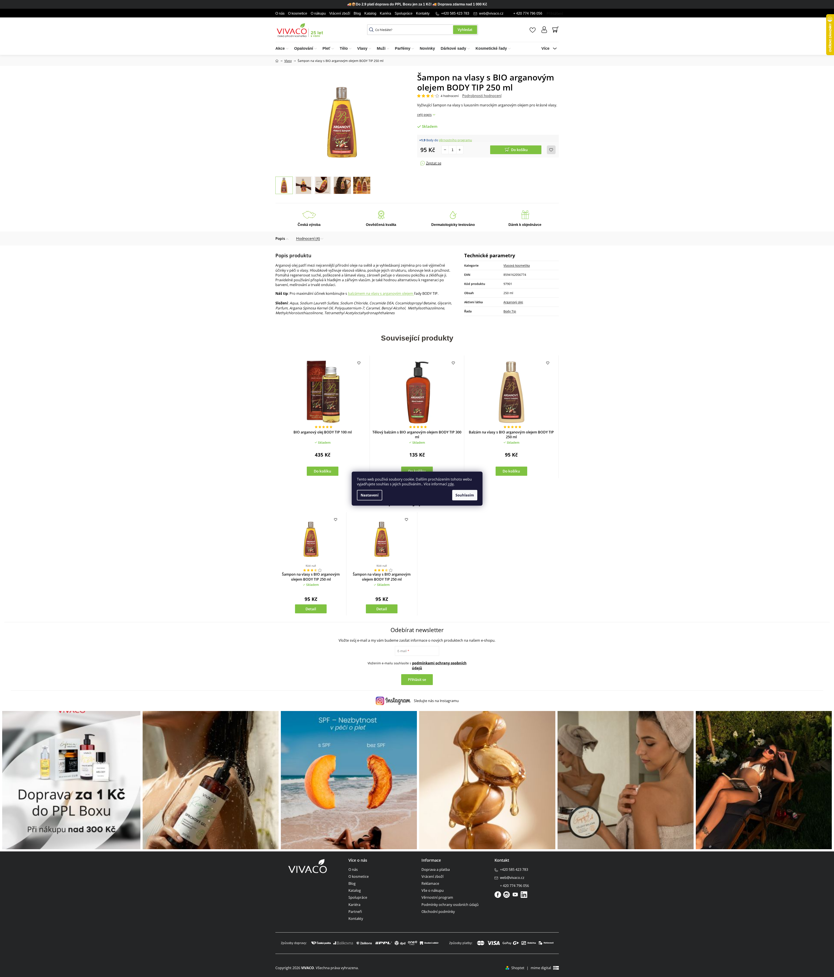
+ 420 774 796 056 (527, 13)
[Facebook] (498, 894)
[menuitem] (283, 48)
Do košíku (519, 149)
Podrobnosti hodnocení (481, 95)
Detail (310, 608)
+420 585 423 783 (455, 13)
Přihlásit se (417, 679)
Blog (357, 13)
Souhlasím (464, 495)
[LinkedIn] (524, 894)
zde (451, 484)
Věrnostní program (437, 897)
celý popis (424, 115)
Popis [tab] (280, 238)
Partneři (355, 911)
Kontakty (423, 13)
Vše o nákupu (432, 890)
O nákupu (318, 13)
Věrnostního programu (455, 140)
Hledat (465, 29)
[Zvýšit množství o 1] (459, 150)
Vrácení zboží (339, 13)
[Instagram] (506, 894)
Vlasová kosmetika (516, 265)
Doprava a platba (435, 869)
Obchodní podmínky (438, 911)
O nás (280, 13)
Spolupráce (404, 13)
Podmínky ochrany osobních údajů (450, 904)
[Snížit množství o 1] (445, 150)
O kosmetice (297, 13)
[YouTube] (515, 894)
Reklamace (430, 883)
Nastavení (370, 495)
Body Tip (509, 311)
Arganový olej (513, 302)
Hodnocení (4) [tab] (308, 238)
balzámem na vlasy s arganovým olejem (381, 293)
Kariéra (385, 13)
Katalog (370, 13)
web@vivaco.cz (491, 13)
